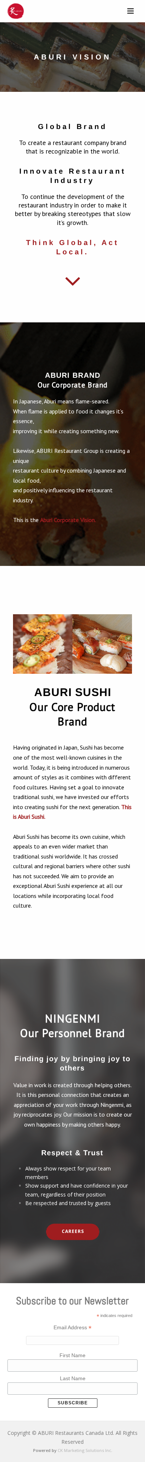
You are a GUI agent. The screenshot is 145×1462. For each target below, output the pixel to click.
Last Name (73, 1378)
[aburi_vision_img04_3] (42, 644)
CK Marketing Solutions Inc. (85, 1450)
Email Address (72, 1327)
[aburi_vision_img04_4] (102, 644)
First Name (72, 1355)
